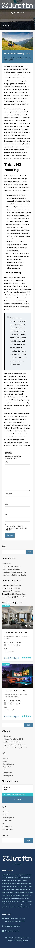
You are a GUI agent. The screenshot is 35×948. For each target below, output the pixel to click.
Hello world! (7, 563)
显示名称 (8, 494)
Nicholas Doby (21, 597)
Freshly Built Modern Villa (15, 691)
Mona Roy (17, 588)
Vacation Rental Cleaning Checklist (15, 575)
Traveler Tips (24, 58)
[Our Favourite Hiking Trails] (17, 41)
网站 (6, 514)
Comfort (6, 758)
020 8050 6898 (19, 13)
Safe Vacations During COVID (13, 566)
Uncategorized (8, 776)
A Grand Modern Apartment (16, 632)
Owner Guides (7, 767)
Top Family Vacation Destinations (14, 572)
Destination (7, 787)
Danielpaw (17, 585)
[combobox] (17, 791)
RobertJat (17, 591)
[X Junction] (17, 8)
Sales (5, 770)
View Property (17, 624)
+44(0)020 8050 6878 (12, 926)
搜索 (4, 546)
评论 (7, 462)
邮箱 (7, 504)
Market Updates (8, 764)
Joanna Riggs (21, 594)
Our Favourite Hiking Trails (12, 569)
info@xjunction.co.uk (12, 931)
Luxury (5, 761)
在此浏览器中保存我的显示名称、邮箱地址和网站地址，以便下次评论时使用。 (17, 528)
